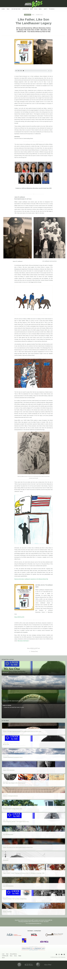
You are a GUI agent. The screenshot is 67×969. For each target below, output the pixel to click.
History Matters (16, 9)
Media (40, 9)
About (45, 9)
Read (8, 9)
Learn (3, 9)
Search (52, 9)
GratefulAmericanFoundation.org (35, 923)
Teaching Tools (39, 14)
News (31, 9)
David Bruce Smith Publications (59, 957)
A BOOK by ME (25, 9)
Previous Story (34, 651)
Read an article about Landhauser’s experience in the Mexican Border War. (31, 579)
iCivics (35, 9)
